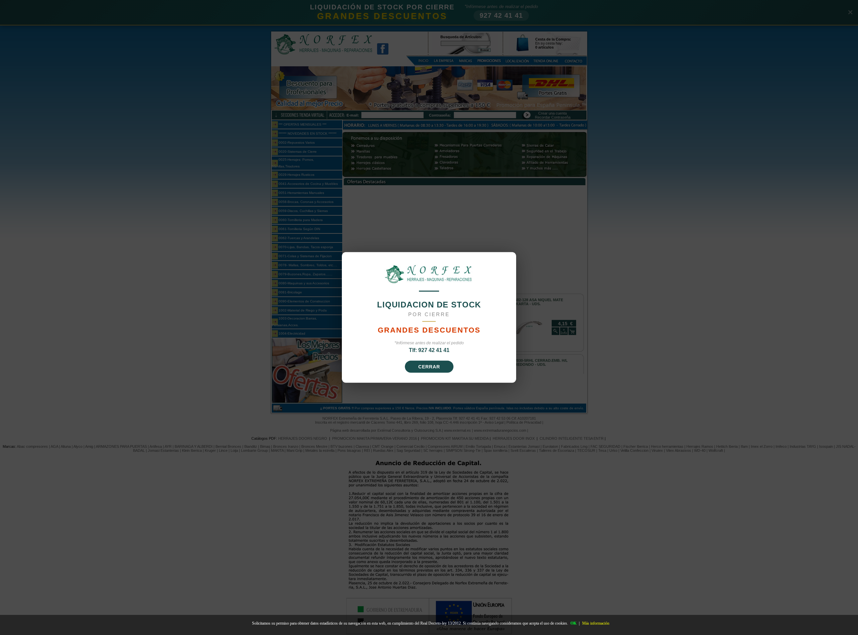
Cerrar (429, 366)
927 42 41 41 (433, 350)
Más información (595, 623)
